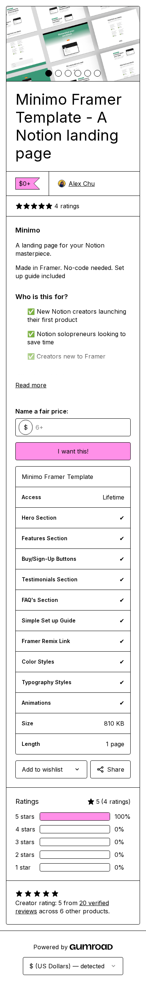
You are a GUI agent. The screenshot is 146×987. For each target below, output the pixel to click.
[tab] (48, 73)
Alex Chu (82, 183)
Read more (30, 385)
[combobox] (51, 769)
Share (115, 769)
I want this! (73, 451)
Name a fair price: (41, 411)
